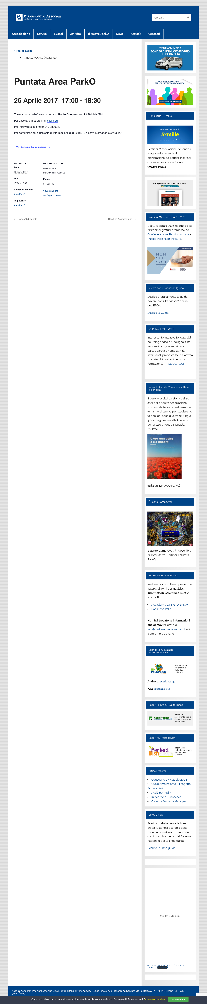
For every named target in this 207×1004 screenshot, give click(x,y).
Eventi (58, 34)
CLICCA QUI (176, 363)
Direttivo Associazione (120, 219)
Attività (75, 34)
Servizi (42, 34)
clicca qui (52, 120)
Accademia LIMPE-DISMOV (169, 604)
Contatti (154, 34)
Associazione (21, 34)
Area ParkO (19, 194)
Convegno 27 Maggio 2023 (169, 779)
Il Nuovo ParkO (98, 34)
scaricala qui (168, 681)
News (120, 34)
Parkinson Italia (161, 609)
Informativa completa (155, 999)
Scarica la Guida (158, 312)
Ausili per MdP (161, 792)
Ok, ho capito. (178, 999)
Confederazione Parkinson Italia (168, 234)
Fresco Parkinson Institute (164, 238)
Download (162, 967)
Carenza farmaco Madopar (168, 801)
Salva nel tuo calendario (33, 146)
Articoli (136, 34)
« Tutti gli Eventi (23, 50)
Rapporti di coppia (27, 219)
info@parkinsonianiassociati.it (166, 629)
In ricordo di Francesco (166, 797)
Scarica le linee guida (161, 848)
